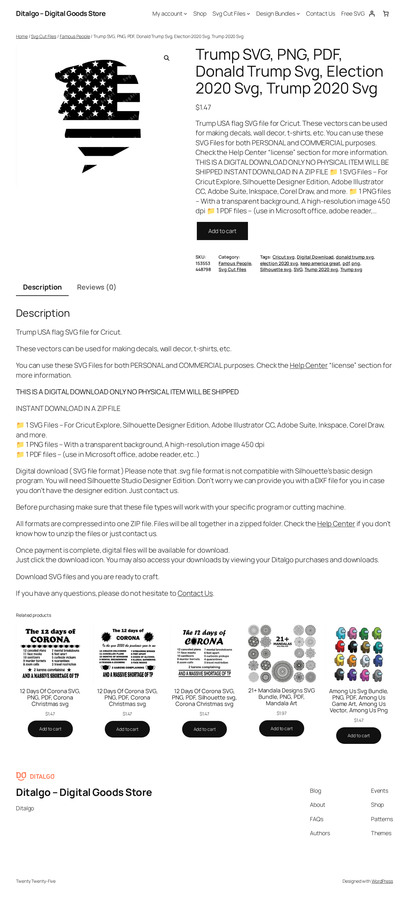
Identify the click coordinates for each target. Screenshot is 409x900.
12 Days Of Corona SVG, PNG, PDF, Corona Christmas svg (50, 697)
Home (22, 36)
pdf (346, 263)
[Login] (372, 13)
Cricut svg (284, 257)
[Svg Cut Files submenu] (248, 13)
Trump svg (351, 269)
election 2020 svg (279, 263)
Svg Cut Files (43, 36)
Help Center (309, 365)
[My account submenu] (185, 13)
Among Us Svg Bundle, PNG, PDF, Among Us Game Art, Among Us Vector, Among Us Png (358, 700)
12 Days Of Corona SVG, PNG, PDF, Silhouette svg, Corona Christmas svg (204, 697)
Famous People (75, 36)
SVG (298, 269)
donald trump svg (355, 257)
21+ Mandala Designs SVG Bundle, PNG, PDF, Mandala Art (281, 696)
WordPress (382, 881)
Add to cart (222, 231)
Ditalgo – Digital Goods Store (61, 13)
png (355, 263)
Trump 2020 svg (321, 269)
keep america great (320, 263)
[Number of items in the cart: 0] (386, 13)
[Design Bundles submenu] (298, 13)
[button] (167, 58)
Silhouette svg (276, 269)
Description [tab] (42, 287)
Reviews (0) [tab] (97, 287)
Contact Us (195, 593)
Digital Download (315, 257)
